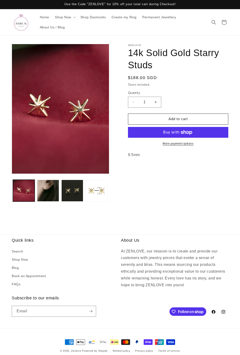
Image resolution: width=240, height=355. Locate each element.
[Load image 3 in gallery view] (72, 191)
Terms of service (169, 350)
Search (17, 251)
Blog (15, 268)
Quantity (134, 93)
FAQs (16, 284)
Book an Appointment (29, 276)
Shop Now (20, 259)
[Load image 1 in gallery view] (24, 191)
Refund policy (121, 350)
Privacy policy (144, 350)
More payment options (178, 143)
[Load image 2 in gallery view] (48, 191)
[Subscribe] (91, 311)
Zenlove (76, 350)
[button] (65, 17)
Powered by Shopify (95, 350)
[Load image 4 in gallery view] (96, 191)
